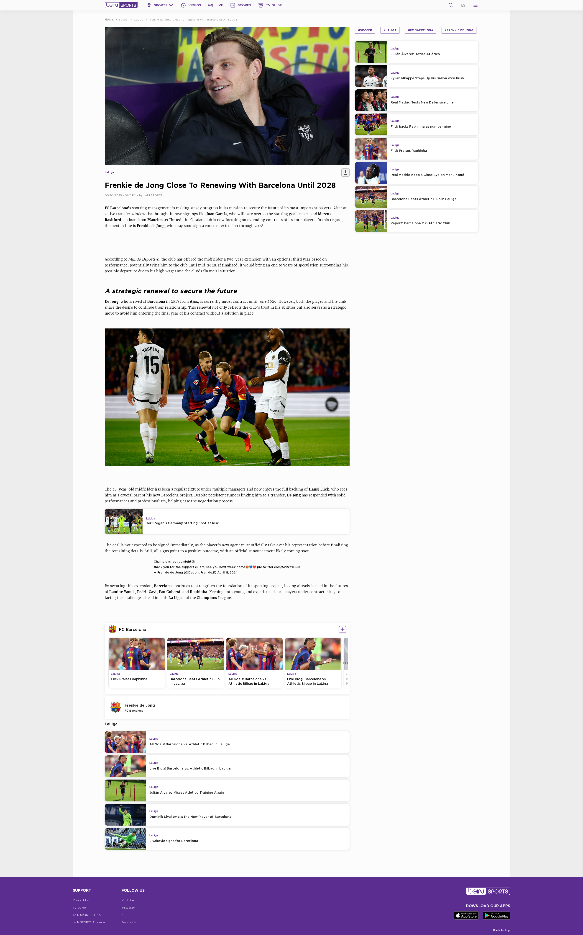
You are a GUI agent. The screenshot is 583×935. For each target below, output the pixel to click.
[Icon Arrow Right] (345, 663)
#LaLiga (390, 30)
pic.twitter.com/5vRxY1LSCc (279, 566)
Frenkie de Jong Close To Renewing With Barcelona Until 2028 (192, 19)
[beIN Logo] (121, 5)
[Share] (345, 172)
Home (109, 19)
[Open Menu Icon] (475, 5)
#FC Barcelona (420, 30)
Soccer (124, 19)
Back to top (501, 930)
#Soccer (365, 30)
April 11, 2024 (227, 572)
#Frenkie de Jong (459, 30)
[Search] (451, 5)
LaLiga (138, 19)
